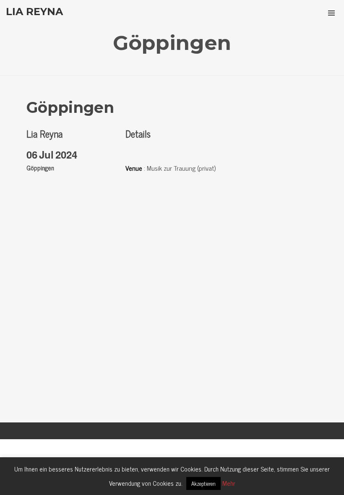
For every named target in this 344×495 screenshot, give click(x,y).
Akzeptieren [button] (203, 483)
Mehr (228, 483)
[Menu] (331, 12)
